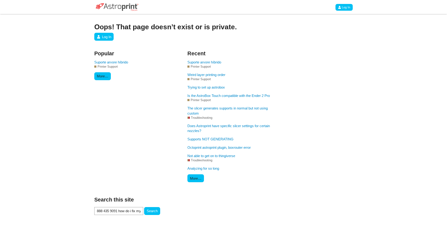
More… (102, 76)
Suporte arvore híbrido (111, 62)
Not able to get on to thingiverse (211, 156)
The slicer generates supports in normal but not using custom (227, 110)
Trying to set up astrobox (206, 87)
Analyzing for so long (203, 168)
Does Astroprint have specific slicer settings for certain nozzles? (228, 128)
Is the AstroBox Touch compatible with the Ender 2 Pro (228, 96)
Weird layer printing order (206, 75)
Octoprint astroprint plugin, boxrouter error (219, 147)
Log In (346, 7)
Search (152, 211)
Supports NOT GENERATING (210, 139)
